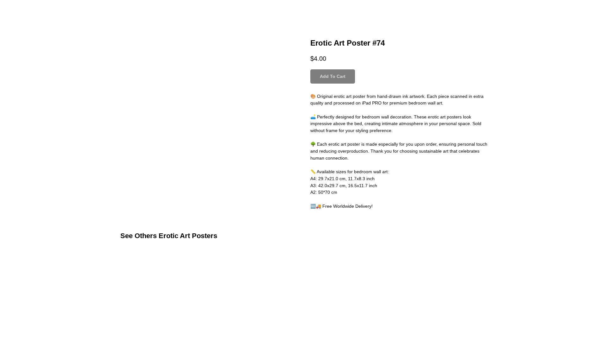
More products (26, 9)
